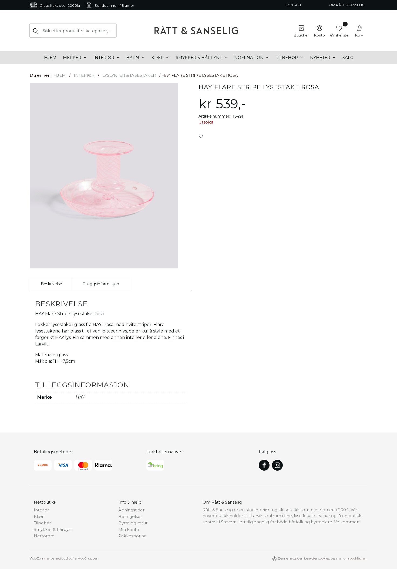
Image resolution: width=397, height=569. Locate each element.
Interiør (103, 57)
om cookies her (355, 558)
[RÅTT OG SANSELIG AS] (196, 30)
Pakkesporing (132, 535)
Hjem (50, 57)
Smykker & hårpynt (199, 57)
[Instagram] (277, 465)
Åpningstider (131, 510)
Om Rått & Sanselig (347, 5)
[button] (200, 136)
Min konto (128, 529)
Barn (132, 57)
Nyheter (320, 57)
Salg (347, 57)
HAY (80, 397)
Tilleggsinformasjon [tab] (101, 283)
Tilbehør (287, 57)
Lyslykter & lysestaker (129, 75)
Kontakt (293, 5)
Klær (157, 57)
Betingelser (130, 516)
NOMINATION (249, 57)
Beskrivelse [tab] (51, 283)
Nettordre (44, 535)
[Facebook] (264, 465)
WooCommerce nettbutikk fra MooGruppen (64, 558)
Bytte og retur (132, 522)
